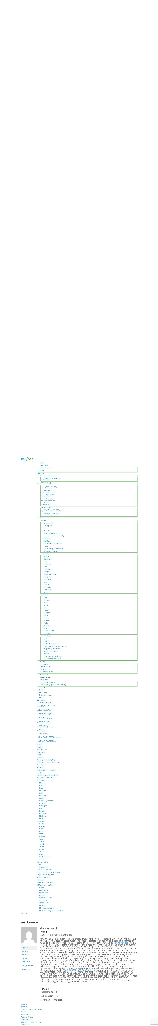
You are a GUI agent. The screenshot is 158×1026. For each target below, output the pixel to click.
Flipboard (47, 569)
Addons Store (45, 677)
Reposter (47, 531)
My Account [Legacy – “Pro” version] (53, 685)
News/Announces (46, 468)
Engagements (28, 965)
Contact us (44, 674)
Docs (41, 518)
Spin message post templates (54, 549)
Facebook (47, 564)
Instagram (47, 577)
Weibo (46, 623)
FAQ (45, 638)
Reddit (46, 605)
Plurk (45, 603)
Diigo (45, 562)
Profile (25, 947)
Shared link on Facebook (52, 656)
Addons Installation (50, 651)
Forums (43, 669)
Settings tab (48, 526)
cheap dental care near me (76, 969)
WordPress (47, 625)
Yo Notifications (49, 631)
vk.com (46, 620)
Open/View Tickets (46, 672)
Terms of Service (27, 1017)
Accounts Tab (48, 523)
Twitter (46, 615)
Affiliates (24, 1007)
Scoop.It (46, 610)
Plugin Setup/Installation (52, 649)
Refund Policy (25, 1019)
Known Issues (45, 667)
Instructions (44, 554)
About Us (24, 1004)
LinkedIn (47, 584)
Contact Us (25, 1025)
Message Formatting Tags (53, 533)
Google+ (47, 572)
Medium (46, 592)
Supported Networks (51, 643)
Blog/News (44, 465)
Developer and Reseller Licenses (32, 1009)
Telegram (47, 613)
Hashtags (47, 541)
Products (43, 473)
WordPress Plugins (46, 476)
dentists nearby (123, 942)
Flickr (45, 567)
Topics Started (25, 953)
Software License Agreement (31, 1022)
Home (42, 463)
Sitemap (24, 1012)
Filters (46, 528)
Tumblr (46, 618)
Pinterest (47, 600)
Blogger (46, 556)
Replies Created (26, 960)
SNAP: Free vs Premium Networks (55, 646)
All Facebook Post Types (52, 659)
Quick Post (47, 538)
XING (45, 628)
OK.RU (46, 597)
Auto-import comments (52, 551)
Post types (47, 654)
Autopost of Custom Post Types (55, 536)
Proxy (46, 546)
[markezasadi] (29, 944)
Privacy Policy (25, 1014)
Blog (42, 470)
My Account (44, 679)
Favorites (26, 969)
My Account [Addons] (47, 682)
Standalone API (45, 507)
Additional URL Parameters (53, 544)
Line (45, 582)
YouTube (47, 633)
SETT (45, 608)
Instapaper (47, 579)
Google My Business (51, 574)
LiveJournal (47, 587)
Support (43, 662)
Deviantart (47, 559)
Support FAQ (48, 641)
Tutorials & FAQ (46, 636)
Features (43, 521)
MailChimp (47, 590)
